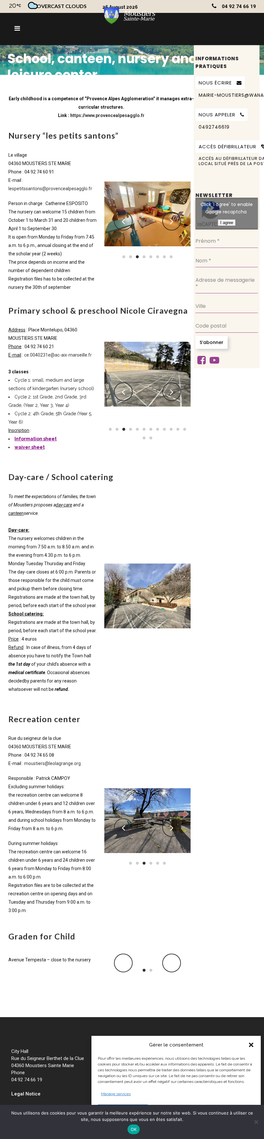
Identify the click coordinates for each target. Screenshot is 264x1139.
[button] (251, 1045)
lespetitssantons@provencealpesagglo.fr (50, 188)
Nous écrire (215, 82)
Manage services (116, 1094)
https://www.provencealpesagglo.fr (107, 115)
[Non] (256, 1122)
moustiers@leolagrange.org (52, 763)
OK (134, 1129)
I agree (226, 222)
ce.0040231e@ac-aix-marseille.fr (58, 355)
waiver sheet (29, 447)
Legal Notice (26, 1094)
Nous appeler (217, 114)
